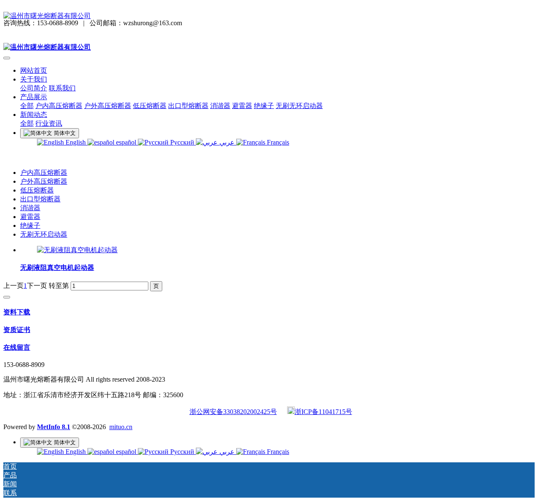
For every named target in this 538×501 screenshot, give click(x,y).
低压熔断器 (37, 190)
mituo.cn (120, 426)
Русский (182, 142)
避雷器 (30, 216)
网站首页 (33, 70)
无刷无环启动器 (43, 234)
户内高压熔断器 (43, 172)
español (126, 142)
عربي (227, 142)
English (75, 142)
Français (277, 142)
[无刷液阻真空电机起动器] (77, 249)
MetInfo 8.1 (53, 426)
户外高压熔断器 (43, 181)
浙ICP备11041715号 (323, 411)
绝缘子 (30, 225)
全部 (27, 105)
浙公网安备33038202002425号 (233, 411)
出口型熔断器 (40, 199)
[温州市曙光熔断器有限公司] (269, 16)
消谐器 (30, 207)
